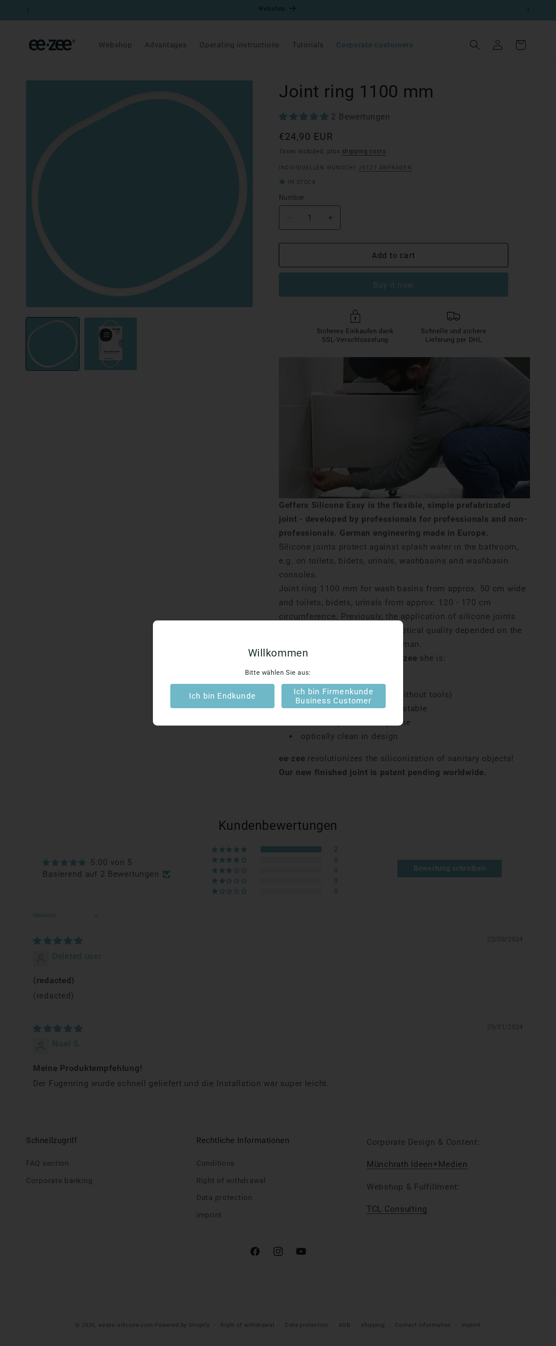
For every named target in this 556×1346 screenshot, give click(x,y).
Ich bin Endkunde (222, 695)
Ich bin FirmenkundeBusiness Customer (334, 696)
